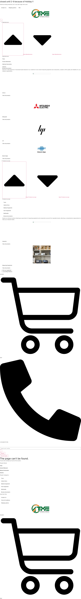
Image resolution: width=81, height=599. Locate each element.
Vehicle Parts (6, 205)
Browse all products (8, 216)
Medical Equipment (8, 207)
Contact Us (3, 7)
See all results (4, 455)
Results (2, 453)
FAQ (19, 7)
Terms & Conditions (5, 500)
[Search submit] (1, 451)
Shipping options (12, 7)
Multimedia (6, 213)
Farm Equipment (7, 210)
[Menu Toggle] (1, 20)
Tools (5, 202)
